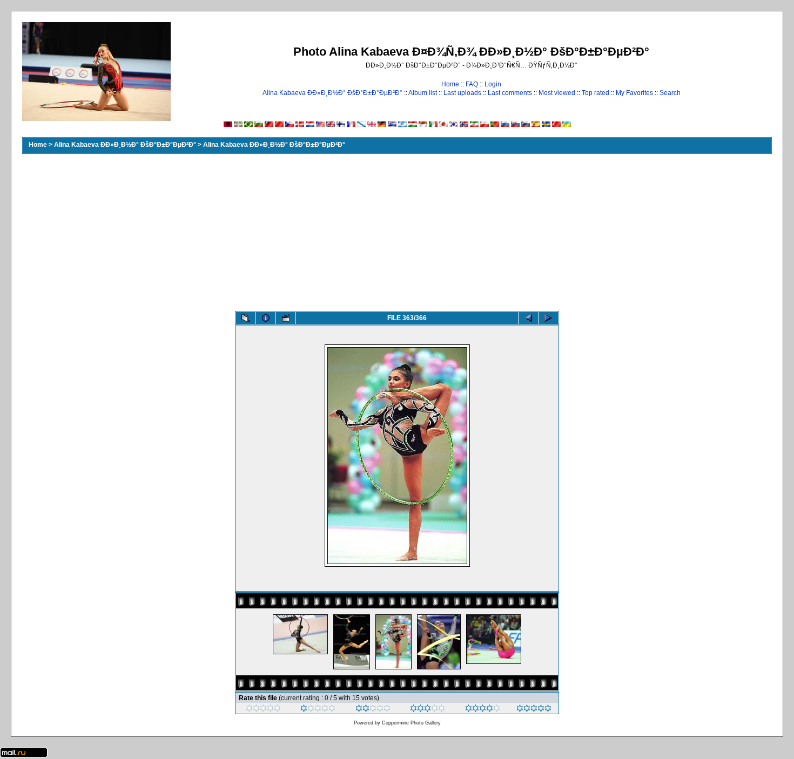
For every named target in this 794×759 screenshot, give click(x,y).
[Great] (533, 710)
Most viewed (557, 93)
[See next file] (548, 318)
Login (493, 84)
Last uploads (462, 93)
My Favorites (634, 93)
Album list (422, 93)
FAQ (472, 84)
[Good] (427, 710)
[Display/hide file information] (265, 318)
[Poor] (317, 710)
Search (670, 93)
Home (450, 84)
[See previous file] (528, 318)
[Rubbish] (263, 710)
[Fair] (373, 710)
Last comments (510, 93)
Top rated (595, 93)
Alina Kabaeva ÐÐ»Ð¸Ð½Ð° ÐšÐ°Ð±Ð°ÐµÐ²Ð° (332, 93)
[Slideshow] (285, 318)
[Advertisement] (397, 230)
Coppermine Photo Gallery (411, 723)
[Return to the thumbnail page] (245, 318)
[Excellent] (482, 710)
